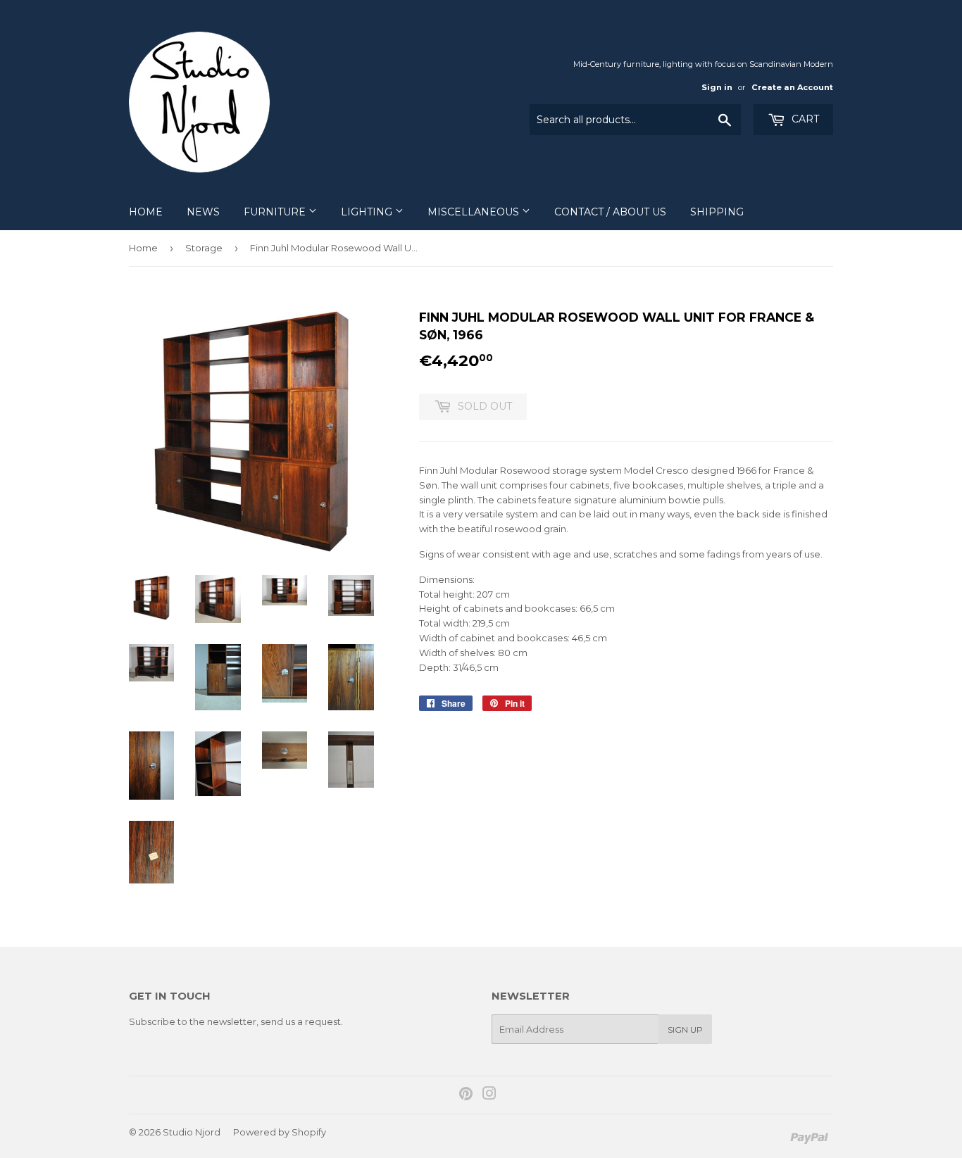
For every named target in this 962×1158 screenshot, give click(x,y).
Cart (804, 119)
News (203, 212)
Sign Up (685, 1029)
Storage (204, 247)
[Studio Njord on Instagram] (489, 1095)
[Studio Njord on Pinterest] (465, 1095)
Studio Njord (191, 1132)
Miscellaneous (474, 212)
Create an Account (792, 87)
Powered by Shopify (279, 1132)
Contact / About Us (610, 212)
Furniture (276, 212)
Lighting (368, 212)
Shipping (717, 212)
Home (146, 212)
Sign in (716, 87)
